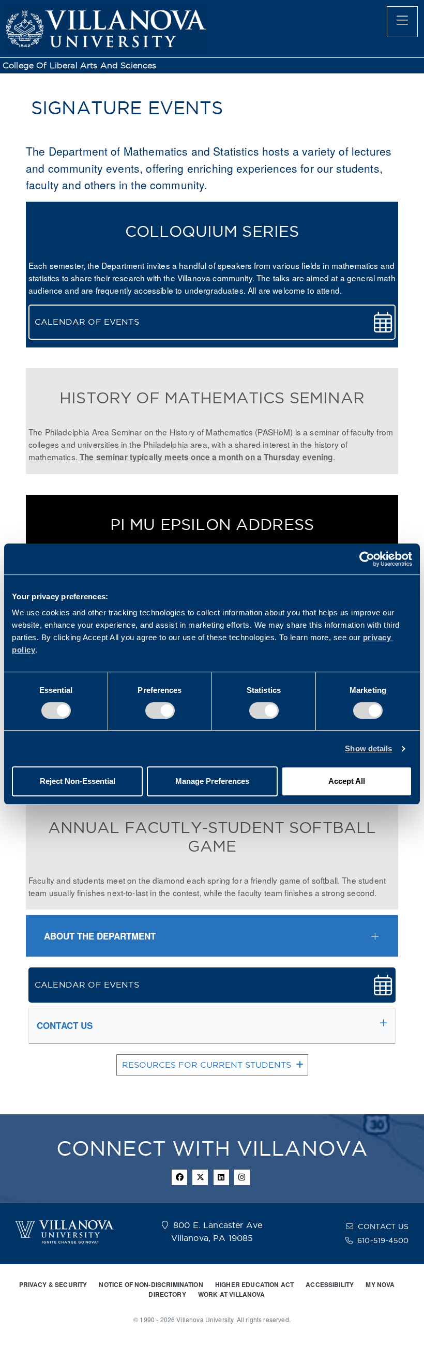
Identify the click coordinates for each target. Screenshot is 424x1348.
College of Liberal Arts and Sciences (80, 65)
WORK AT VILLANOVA (231, 1294)
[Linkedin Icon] (221, 1177)
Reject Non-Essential (77, 781)
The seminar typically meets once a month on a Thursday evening (206, 457)
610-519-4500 (382, 1240)
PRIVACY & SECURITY (53, 1284)
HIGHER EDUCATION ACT (254, 1284)
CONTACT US (383, 1226)
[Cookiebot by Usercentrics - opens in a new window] (367, 559)
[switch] (160, 710)
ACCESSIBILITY (330, 1284)
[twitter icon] (200, 1177)
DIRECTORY (167, 1294)
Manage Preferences (212, 781)
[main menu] (402, 21)
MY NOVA (380, 1284)
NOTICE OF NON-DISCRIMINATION (151, 1284)
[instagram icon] (242, 1177)
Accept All (346, 781)
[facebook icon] (179, 1177)
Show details (368, 748)
